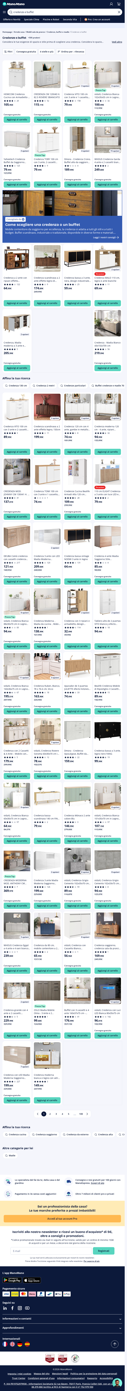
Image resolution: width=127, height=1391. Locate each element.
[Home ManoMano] (54, 4)
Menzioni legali (60, 1373)
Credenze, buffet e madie (58, 32)
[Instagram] (19, 1308)
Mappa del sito (42, 1373)
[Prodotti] (4, 12)
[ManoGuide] (117, 1383)
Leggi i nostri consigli (104, 237)
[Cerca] (11, 12)
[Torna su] (114, 1344)
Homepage (7, 32)
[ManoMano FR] (4, 1344)
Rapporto (92, 1378)
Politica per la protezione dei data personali (93, 1373)
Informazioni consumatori (71, 1378)
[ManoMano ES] (27, 1344)
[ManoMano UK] (12, 1344)
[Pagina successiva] (87, 1113)
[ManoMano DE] (19, 1344)
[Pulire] (119, 12)
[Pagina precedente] (37, 1113)
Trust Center (18, 1378)
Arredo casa (19, 32)
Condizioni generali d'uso (41, 1378)
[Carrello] (118, 4)
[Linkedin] (4, 1308)
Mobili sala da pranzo (35, 32)
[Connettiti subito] (111, 4)
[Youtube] (27, 1308)
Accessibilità (106, 1378)
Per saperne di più (92, 1261)
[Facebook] (12, 1308)
